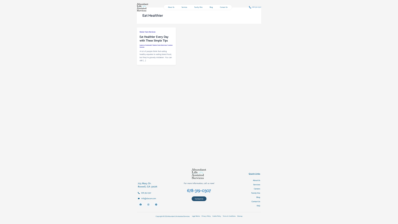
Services (184, 7)
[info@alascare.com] (139, 198)
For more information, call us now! (199, 183)
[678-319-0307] (250, 7)
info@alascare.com (148, 198)
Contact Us (224, 7)
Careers (257, 189)
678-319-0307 (256, 7)
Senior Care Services (147, 32)
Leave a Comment (146, 45)
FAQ (258, 206)
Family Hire (198, 7)
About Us (171, 7)
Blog (211, 7)
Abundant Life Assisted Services (179, 216)
